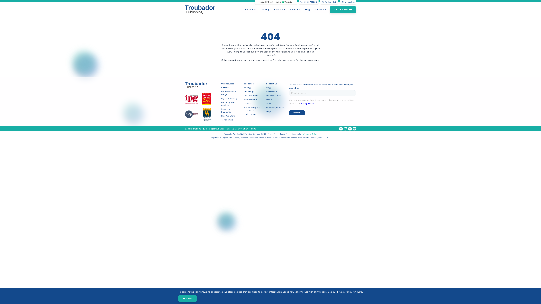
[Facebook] (341, 128)
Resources (320, 9)
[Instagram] (350, 128)
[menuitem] (249, 9)
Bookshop (279, 9)
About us (295, 9)
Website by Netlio (310, 134)
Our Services (250, 9)
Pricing (265, 9)
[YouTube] (354, 128)
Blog (307, 9)
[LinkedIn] (345, 128)
